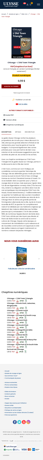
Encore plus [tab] (29, 132)
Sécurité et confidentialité (13, 408)
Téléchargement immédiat (21, 93)
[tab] (22, 292)
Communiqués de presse (13, 378)
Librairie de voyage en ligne (13, 373)
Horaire (7, 399)
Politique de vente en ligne (13, 410)
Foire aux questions (11, 415)
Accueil (4, 14)
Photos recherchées (11, 385)
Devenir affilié (9, 405)
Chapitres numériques (14, 125)
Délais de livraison (10, 391)
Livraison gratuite (10, 394)
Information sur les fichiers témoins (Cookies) (19, 412)
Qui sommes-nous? (11, 376)
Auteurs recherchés (11, 382)
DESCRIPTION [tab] (6, 132)
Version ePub (11, 120)
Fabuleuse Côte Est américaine (21, 268)
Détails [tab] (18, 132)
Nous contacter (9, 396)
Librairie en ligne (13, 14)
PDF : (14, 301)
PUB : (22, 301)
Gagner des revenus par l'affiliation (16, 403)
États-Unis (25, 14)
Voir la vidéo (22, 104)
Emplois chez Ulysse (11, 387)
